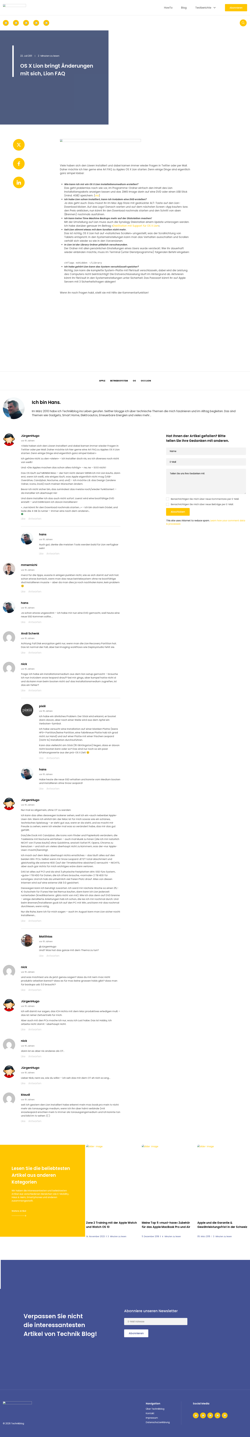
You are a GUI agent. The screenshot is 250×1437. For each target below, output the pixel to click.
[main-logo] (14, 7)
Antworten (34, 518)
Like (23, 518)
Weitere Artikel (19, 1211)
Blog (184, 7)
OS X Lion (146, 380)
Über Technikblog (155, 1408)
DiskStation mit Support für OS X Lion (135, 226)
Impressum (152, 1417)
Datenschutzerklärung (158, 1422)
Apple (102, 380)
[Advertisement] (125, 322)
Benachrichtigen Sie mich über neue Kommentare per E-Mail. (205, 498)
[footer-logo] (17, 1405)
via (97, 195)
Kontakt (150, 1413)
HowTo (168, 7)
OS (134, 380)
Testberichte (203, 7)
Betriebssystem (119, 380)
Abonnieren (236, 7)
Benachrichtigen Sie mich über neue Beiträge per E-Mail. (202, 504)
